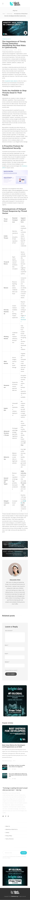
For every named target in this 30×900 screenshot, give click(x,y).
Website (7, 661)
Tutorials (18, 551)
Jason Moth (4, 760)
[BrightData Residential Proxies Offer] (15, 876)
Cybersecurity (9, 13)
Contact (7, 832)
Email (6, 653)
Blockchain (17, 543)
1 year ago (11, 49)
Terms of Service (9, 839)
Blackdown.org (15, 896)
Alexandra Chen (5, 49)
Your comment (8, 630)
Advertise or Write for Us (11, 829)
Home (4, 13)
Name (6, 645)
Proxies (11, 543)
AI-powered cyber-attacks (10, 81)
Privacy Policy (8, 835)
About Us (7, 826)
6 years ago (9, 760)
